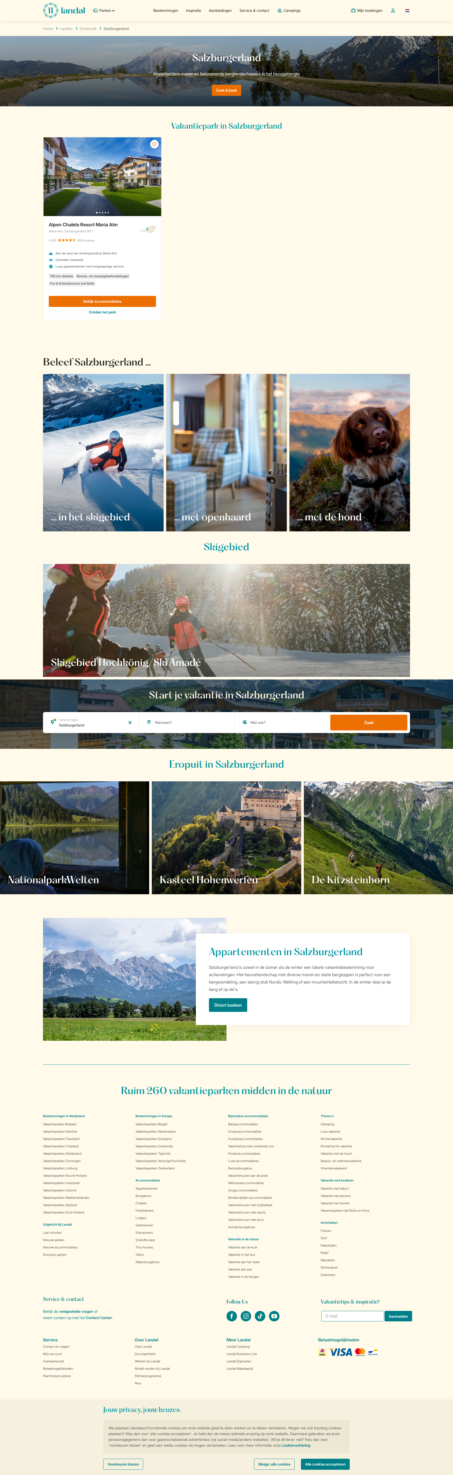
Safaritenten (144, 1225)
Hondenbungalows (241, 1227)
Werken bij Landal (147, 1361)
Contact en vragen (56, 1346)
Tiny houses (144, 1247)
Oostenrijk (88, 28)
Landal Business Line (241, 1354)
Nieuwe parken (53, 1240)
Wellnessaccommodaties (246, 1183)
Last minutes (52, 1233)
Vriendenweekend (334, 1168)
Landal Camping (238, 1346)
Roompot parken (55, 1255)
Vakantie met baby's (335, 1188)
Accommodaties (148, 1180)
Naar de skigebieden (76, 662)
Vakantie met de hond (336, 1153)
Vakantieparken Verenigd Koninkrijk (161, 1161)
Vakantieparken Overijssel (61, 1183)
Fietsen (326, 1231)
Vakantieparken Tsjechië (153, 1153)
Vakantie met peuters (336, 1196)
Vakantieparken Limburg (60, 1168)
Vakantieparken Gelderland (62, 1153)
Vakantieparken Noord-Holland (65, 1176)
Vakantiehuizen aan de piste (248, 1176)
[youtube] (274, 1319)
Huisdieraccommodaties (245, 1139)
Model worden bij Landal (152, 1369)
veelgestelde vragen (76, 1311)
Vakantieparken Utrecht (60, 1190)
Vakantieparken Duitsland (153, 1139)
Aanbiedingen (220, 10)
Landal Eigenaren (238, 1361)
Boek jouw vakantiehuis (36, 879)
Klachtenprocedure (57, 1376)
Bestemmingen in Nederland (64, 1116)
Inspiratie (193, 10)
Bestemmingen (165, 10)
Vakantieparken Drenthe (60, 1131)
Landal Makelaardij (239, 1369)
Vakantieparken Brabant (60, 1124)
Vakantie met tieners (335, 1203)
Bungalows (143, 1196)
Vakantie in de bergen (243, 1277)
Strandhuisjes (145, 1240)
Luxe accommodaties (243, 1161)
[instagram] (246, 1319)
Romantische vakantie (336, 1146)
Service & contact (254, 10)
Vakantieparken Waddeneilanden (66, 1198)
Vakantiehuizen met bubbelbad (250, 1205)
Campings (292, 10)
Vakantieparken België (151, 1124)
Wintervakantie (331, 1139)
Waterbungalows (147, 1262)
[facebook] (232, 1319)
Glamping (327, 1124)
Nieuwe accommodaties (60, 1247)
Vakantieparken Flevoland (61, 1139)
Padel (324, 1253)
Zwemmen (328, 1275)
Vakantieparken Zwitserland (155, 1168)
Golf (324, 1238)
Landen (66, 28)
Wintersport (329, 1267)
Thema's (327, 1116)
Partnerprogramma (148, 1376)
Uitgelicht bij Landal (57, 1224)
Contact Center (99, 1317)
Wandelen (328, 1260)
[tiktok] (260, 1319)
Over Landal (143, 1346)
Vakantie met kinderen (337, 1180)
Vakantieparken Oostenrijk (154, 1146)
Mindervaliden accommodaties (250, 1198)
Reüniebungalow (240, 1168)
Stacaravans (144, 1233)
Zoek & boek (226, 90)
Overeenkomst (53, 1361)
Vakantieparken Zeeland (60, 1205)
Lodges (141, 1218)
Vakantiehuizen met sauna (246, 1212)
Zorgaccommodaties (242, 1190)
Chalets (141, 1203)
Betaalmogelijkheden (58, 1369)
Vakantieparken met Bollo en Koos (345, 1210)
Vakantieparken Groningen (62, 1161)
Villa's (140, 1255)
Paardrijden (329, 1245)
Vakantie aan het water (244, 1262)
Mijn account (52, 1354)
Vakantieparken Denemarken (156, 1131)
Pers (138, 1383)
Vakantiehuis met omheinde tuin (251, 1146)
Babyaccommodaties (243, 1124)
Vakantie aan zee (240, 1269)
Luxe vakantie (330, 1131)
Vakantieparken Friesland (61, 1146)
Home (48, 28)
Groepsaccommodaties (244, 1131)
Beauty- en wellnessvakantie (341, 1161)
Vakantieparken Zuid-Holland (63, 1212)
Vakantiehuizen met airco (246, 1220)
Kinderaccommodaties (244, 1153)
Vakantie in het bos (241, 1255)
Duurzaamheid (145, 1354)
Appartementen (147, 1188)
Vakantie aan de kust (242, 1247)
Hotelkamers (145, 1210)
